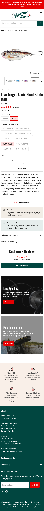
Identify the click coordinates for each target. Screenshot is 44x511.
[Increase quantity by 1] (21, 161)
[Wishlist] (37, 16)
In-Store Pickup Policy (21, 502)
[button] (6, 107)
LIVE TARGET (5, 90)
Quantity (4, 155)
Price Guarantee (35, 502)
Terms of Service (36, 504)
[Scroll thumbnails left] (3, 81)
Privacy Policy (24, 504)
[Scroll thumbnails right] (41, 81)
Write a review (22, 265)
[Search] (40, 23)
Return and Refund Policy (10, 504)
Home (3, 31)
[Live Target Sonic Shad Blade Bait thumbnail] (11, 81)
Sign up (35, 485)
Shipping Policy (6, 502)
